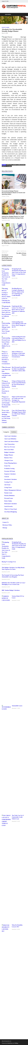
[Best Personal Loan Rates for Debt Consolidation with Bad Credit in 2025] (6, 367)
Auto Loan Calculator (10, 436)
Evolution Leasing (9, 468)
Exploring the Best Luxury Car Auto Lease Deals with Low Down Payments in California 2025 (18, 309)
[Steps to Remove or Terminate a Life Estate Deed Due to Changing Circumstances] (6, 351)
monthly (4, 166)
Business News (8, 457)
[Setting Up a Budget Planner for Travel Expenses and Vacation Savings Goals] (14, 207)
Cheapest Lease (8, 460)
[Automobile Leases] (6, 706)
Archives (13, 432)
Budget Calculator (9, 452)
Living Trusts (8, 487)
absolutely (9, 164)
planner (9, 166)
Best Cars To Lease (9, 447)
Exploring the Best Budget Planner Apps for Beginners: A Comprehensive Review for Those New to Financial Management (13, 242)
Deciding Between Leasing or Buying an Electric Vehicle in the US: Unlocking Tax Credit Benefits (18, 292)
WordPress (9, 1043)
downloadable (21, 164)
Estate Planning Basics (10, 463)
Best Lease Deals (9, 449)
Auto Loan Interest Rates (11, 441)
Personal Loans (8, 498)
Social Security (8, 506)
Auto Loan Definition (10, 438)
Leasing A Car (8, 482)
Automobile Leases (17, 705)
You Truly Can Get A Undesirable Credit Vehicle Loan (18, 817)
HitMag (16, 1043)
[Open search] (24, 14)
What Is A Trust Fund (10, 509)
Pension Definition (9, 495)
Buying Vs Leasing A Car (9, 561)
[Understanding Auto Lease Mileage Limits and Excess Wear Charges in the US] (6, 322)
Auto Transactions (9, 444)
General (6, 476)
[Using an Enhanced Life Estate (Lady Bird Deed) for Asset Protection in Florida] (6, 381)
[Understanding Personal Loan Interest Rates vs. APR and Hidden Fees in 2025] (6, 337)
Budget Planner (5, 27)
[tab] (6, 432)
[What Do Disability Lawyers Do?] (6, 925)
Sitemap (5, 527)
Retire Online (8, 501)
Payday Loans (8, 493)
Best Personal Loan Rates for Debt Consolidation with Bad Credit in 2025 (19, 369)
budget (15, 164)
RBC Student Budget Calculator (11, 590)
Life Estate (7, 484)
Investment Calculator (10, 479)
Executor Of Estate (9, 471)
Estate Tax (7, 466)
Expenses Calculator (10, 474)
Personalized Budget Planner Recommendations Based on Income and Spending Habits (13, 192)
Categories (6, 432)
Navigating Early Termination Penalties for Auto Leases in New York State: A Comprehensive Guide (19, 272)
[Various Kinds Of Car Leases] (6, 596)
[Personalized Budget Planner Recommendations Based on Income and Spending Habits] (14, 182)
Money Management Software (12, 490)
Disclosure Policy (7, 525)
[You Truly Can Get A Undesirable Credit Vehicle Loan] (6, 815)
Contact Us (6, 522)
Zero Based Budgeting (10, 511)
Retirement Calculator (10, 503)
